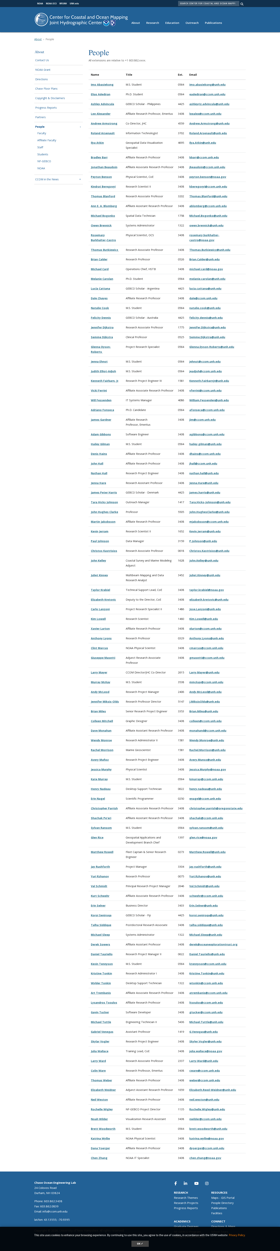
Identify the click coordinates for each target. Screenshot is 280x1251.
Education (172, 23)
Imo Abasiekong (102, 84)
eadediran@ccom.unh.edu (207, 94)
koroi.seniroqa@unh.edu (206, 915)
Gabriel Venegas (102, 1032)
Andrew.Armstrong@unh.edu (209, 123)
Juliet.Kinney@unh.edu (204, 575)
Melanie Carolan (102, 279)
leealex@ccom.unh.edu (205, 114)
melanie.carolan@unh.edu (207, 279)
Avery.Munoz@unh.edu (205, 760)
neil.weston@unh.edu (204, 1099)
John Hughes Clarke (104, 512)
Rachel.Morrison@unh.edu (207, 750)
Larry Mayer (99, 672)
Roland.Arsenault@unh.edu (208, 133)
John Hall (97, 463)
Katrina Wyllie (100, 1138)
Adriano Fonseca (102, 410)
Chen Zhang (99, 1158)
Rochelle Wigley (102, 1109)
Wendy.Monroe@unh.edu (206, 740)
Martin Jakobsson (103, 521)
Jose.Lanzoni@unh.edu (205, 609)
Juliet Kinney (99, 575)
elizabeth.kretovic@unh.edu (208, 599)
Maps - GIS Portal (222, 1198)
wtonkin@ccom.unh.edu (206, 983)
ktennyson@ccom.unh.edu (207, 964)
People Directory (222, 1203)
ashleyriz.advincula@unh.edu (209, 104)
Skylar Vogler (100, 1041)
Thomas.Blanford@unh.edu (208, 196)
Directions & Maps (223, 1226)
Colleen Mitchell (102, 721)
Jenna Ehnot (99, 361)
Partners (40, 117)
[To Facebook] (178, 1183)
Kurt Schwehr (100, 896)
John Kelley (98, 560)
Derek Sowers (100, 944)
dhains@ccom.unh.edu (205, 454)
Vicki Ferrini (99, 390)
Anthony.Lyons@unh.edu (206, 638)
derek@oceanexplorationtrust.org (213, 944)
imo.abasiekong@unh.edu (207, 84)
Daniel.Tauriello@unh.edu (207, 954)
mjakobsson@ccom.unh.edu (209, 521)
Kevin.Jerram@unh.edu (205, 531)
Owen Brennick (101, 225)
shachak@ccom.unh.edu (206, 818)
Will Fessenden (101, 400)
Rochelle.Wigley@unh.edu (207, 1109)
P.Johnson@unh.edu (203, 541)
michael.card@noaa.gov (206, 269)
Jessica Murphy (101, 769)
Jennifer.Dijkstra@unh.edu (207, 327)
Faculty (41, 133)
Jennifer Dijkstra (102, 327)
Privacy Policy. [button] (237, 1235)
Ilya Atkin (97, 142)
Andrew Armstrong (104, 123)
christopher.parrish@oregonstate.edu (215, 808)
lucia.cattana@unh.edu (205, 288)
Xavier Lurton (100, 628)
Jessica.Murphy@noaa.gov (207, 769)
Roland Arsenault (103, 133)
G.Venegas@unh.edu (203, 1032)
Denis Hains (99, 454)
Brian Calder (99, 259)
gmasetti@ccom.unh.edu (206, 658)
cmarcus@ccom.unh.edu (206, 648)
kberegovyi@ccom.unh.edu (208, 186)
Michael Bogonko (103, 215)
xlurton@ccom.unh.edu (205, 628)
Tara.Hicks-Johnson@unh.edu (209, 502)
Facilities (216, 1213)
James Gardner (101, 419)
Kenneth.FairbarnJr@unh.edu (209, 381)
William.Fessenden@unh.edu (209, 400)
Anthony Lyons (101, 638)
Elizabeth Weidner (103, 1090)
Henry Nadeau (100, 789)
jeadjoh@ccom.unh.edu (205, 371)
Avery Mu (97, 760)
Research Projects (186, 1203)
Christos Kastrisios (104, 551)
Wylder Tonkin (101, 983)
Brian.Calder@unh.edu (204, 259)
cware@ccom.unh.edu (204, 1070)
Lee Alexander (100, 114)
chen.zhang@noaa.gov (205, 1158)
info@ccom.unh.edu (54, 1211)
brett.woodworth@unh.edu (208, 1129)
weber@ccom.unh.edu (204, 1080)
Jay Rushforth (100, 866)
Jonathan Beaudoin (104, 167)
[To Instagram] (209, 1183)
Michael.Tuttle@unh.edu (206, 1022)
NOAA (41, 168)
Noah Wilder (99, 1119)
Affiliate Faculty (46, 140)
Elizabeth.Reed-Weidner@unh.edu (212, 1090)
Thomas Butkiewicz (105, 250)
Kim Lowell (98, 619)
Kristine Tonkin (101, 973)
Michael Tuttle (101, 1022)
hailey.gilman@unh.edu (205, 444)
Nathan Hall (99, 473)
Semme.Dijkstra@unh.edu (207, 337)
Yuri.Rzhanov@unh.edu (205, 876)
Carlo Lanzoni (100, 609)
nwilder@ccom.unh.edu (205, 1119)
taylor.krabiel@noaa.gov (206, 590)
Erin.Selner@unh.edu (203, 905)
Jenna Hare (98, 483)
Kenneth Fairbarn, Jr (104, 381)
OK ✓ (140, 1243)
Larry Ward (98, 1061)
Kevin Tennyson (102, 964)
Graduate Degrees (186, 1226)
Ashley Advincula (102, 104)
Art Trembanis (101, 993)
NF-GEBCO (44, 161)
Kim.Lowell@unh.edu (203, 619)
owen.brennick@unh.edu (206, 225)
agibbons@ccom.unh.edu (206, 434)
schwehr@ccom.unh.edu (206, 896)
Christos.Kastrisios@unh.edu (209, 551)
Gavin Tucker (100, 1012)
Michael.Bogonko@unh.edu (208, 215)
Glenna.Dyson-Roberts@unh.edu (211, 347)
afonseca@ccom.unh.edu (207, 410)
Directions (41, 79)
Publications (213, 23)
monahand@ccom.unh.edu (207, 730)
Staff (40, 147)
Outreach (192, 23)
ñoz (106, 760)
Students (42, 154)
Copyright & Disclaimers (50, 98)
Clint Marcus (99, 648)
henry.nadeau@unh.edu (205, 789)
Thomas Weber (101, 1080)
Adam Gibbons (101, 434)
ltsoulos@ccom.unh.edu (206, 1002)
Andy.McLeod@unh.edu (205, 692)
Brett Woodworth (103, 1129)
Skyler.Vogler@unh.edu (205, 1041)
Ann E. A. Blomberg (104, 206)
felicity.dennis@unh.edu (206, 317)
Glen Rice (97, 837)
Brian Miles (98, 711)
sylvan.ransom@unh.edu (206, 828)
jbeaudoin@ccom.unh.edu (207, 167)
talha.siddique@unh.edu (206, 925)
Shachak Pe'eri (101, 818)
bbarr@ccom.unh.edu (204, 157)
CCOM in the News (47, 179)
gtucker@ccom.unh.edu (205, 1012)
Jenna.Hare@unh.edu (203, 483)
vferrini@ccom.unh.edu (205, 390)
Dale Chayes (99, 298)
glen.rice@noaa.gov (203, 837)
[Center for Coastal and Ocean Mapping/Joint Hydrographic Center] (81, 19)
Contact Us (42, 60)
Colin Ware (98, 1070)
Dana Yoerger (100, 1148)
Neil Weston (99, 1099)
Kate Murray (99, 779)
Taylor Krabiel (100, 590)
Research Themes (186, 1198)
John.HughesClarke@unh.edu (209, 512)
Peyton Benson (101, 177)
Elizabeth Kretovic (103, 599)
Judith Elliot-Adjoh (103, 371)
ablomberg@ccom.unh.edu (208, 206)
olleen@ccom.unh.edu (206, 721)
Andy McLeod (100, 692)
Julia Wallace (99, 1051)
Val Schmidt (99, 886)
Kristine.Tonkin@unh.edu (206, 973)
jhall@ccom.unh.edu (203, 463)
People (40, 126)
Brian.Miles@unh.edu (203, 711)
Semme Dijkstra (102, 337)
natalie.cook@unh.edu (205, 308)
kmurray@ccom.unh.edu (206, 779)
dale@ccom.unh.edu (203, 298)
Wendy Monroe (101, 740)
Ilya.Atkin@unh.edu (202, 142)
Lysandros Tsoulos (104, 1002)
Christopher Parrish (104, 808)
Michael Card (100, 269)
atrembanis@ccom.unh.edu (208, 993)
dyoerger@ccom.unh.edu (206, 1148)
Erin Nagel (98, 798)
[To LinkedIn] (188, 1183)
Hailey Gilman (100, 444)
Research (152, 23)
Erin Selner (98, 905)
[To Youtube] (198, 1183)
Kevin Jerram (99, 531)
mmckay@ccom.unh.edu (206, 682)
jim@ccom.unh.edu (202, 419)
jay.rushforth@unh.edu (205, 866)
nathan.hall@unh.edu (204, 473)
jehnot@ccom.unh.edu (205, 361)
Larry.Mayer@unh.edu (204, 672)
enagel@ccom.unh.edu (205, 798)
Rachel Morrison (102, 750)
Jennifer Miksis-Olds (105, 701)
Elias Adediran (100, 94)
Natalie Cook (100, 308)
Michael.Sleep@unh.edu (205, 934)
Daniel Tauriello (102, 954)
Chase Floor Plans (46, 88)
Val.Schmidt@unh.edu (204, 886)
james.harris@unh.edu (204, 492)
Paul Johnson (100, 541)
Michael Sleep (100, 934)
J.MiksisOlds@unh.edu (204, 701)
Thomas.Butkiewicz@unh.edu (209, 250)
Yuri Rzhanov (100, 876)
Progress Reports (46, 107)
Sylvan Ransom (101, 828)
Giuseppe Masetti (103, 658)
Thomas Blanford (103, 196)
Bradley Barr (99, 157)
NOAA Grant (42, 69)
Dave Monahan (101, 730)
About (135, 23)
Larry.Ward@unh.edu (203, 1061)
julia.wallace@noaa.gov (205, 1051)
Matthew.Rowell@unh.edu (207, 852)
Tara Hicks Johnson (104, 502)
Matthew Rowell (102, 852)
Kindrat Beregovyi (103, 186)
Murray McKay (100, 682)
